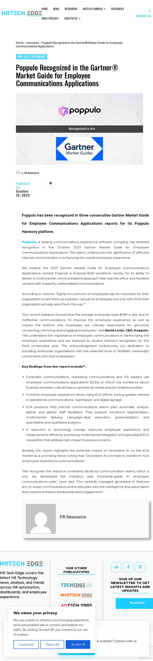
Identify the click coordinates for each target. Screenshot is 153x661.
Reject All (52, 644)
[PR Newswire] (18, 173)
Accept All (78, 644)
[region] (52, 629)
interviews (32, 42)
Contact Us (143, 15)
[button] (149, 10)
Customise (26, 644)
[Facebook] (128, 567)
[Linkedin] (116, 567)
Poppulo (29, 242)
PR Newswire (31, 172)
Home (20, 42)
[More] (50, 183)
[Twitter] (140, 567)
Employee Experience (31, 56)
